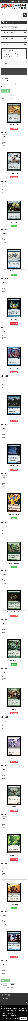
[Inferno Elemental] (14, 502)
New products (8, 39)
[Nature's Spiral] (14, 648)
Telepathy (14, 417)
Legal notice (4, 1015)
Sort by (3, 84)
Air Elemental (14, 271)
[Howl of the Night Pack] (14, 600)
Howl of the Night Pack (14, 612)
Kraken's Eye (14, 173)
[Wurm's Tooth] (14, 210)
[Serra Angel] (14, 795)
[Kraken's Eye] (14, 161)
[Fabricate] (14, 307)
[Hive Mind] (14, 941)
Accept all (23, 1018)
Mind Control (14, 368)
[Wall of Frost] (14, 454)
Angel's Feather (14, 124)
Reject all (16, 1018)
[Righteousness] (14, 746)
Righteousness (14, 758)
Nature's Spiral (14, 660)
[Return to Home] (2, 28)
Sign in (24, 1)
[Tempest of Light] (14, 843)
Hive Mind (14, 953)
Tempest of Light (14, 855)
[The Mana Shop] (14, 6)
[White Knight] (14, 892)
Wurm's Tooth (14, 222)
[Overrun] (14, 697)
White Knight (14, 904)
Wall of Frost (14, 465)
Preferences (8, 1018)
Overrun (14, 709)
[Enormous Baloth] (14, 551)
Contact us (13, 1)
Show (2, 86)
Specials (6, 45)
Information (8, 33)
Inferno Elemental (14, 514)
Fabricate (14, 319)
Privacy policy (12, 1015)
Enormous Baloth (14, 563)
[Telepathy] (14, 405)
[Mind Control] (14, 356)
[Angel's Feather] (14, 113)
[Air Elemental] (14, 259)
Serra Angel (14, 806)
